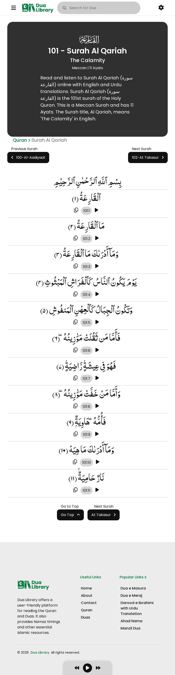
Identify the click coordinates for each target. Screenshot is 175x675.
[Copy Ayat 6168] (75, 490)
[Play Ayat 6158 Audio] (96, 210)
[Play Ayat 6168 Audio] (97, 490)
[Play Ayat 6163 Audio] (97, 350)
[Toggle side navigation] (13, 8)
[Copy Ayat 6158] (76, 210)
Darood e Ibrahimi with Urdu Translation (137, 608)
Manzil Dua (130, 628)
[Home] (38, 8)
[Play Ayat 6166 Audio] (97, 434)
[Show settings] (161, 8)
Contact (89, 602)
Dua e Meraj (131, 595)
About (86, 595)
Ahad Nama (131, 621)
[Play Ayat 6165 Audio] (97, 406)
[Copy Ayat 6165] (75, 406)
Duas (85, 617)
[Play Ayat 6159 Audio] (97, 238)
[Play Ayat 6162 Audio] (97, 322)
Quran (20, 140)
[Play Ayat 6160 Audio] (97, 266)
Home (86, 588)
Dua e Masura (133, 588)
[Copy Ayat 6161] (75, 294)
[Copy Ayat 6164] (75, 378)
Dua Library (40, 652)
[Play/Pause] (87, 667)
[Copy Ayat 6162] (75, 322)
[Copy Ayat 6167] (75, 462)
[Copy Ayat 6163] (75, 350)
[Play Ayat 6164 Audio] (97, 378)
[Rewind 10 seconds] (77, 668)
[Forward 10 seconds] (98, 668)
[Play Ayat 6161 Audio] (97, 294)
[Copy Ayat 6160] (76, 266)
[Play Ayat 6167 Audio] (97, 462)
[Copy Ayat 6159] (76, 238)
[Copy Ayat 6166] (76, 434)
